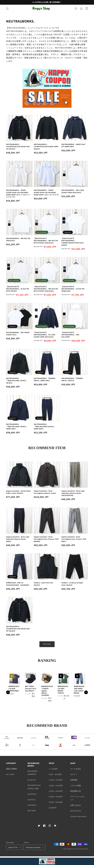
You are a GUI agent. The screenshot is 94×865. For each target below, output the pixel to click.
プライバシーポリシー (77, 798)
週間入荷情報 (11, 769)
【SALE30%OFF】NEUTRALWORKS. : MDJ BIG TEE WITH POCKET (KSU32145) (46, 289)
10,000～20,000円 (55, 780)
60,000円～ (53, 808)
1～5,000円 (53, 769)
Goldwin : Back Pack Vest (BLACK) (43, 584)
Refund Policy (75, 811)
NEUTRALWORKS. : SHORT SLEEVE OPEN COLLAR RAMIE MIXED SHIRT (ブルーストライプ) (46, 192)
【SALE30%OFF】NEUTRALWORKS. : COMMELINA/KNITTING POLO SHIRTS (72, 241)
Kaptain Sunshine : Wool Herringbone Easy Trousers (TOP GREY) (73, 539)
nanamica (31, 799)
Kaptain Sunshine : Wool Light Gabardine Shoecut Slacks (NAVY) (17, 539)
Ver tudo (47, 644)
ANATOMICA (32, 805)
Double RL (32, 780)
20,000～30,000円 (56, 785)
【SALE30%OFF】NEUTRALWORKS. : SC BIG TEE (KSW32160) (72, 289)
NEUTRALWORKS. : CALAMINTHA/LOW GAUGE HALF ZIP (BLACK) (18, 146)
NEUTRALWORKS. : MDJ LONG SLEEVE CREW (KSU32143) (72, 191)
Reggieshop (70, 849)
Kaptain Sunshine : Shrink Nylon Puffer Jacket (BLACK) (18, 492)
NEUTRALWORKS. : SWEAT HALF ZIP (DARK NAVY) (73, 145)
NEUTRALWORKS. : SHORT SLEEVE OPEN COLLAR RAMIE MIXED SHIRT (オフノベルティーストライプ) (18, 193)
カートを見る (75, 769)
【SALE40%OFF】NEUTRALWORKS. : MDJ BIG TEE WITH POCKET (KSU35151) (46, 240)
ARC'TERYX (32, 811)
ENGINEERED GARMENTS (33, 772)
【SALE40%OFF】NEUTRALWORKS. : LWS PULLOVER (70, 334)
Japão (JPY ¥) (13, 847)
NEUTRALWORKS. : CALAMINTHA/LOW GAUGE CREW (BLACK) (46, 146)
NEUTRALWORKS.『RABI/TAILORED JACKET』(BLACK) (16, 380)
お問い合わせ (75, 805)
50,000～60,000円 (56, 802)
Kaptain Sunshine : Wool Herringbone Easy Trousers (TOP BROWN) (46, 539)
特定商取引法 (75, 791)
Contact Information (78, 816)
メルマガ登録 (75, 785)
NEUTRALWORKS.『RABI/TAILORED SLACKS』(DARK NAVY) (44, 426)
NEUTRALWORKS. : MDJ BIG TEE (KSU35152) (18, 239)
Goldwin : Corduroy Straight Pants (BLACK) (72, 584)
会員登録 (73, 780)
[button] (7, 8)
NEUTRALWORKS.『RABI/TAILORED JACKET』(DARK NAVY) (16, 426)
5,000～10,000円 (55, 774)
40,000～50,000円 (56, 797)
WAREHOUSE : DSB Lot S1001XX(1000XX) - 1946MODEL (17, 584)
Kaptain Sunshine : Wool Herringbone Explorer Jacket (45, 492)
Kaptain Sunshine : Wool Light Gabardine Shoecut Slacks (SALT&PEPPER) (73, 493)
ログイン (73, 774)
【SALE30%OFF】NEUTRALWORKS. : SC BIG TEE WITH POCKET (17, 289)
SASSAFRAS (32, 794)
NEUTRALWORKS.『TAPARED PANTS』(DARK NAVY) (44, 379)
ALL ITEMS (10, 774)
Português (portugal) (33, 847)
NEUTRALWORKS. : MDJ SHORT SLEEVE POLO (18, 333)
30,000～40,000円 (56, 791)
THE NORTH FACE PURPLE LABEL (34, 786)
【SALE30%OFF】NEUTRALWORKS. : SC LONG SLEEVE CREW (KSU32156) (44, 334)
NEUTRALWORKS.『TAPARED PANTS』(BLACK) (72, 379)
